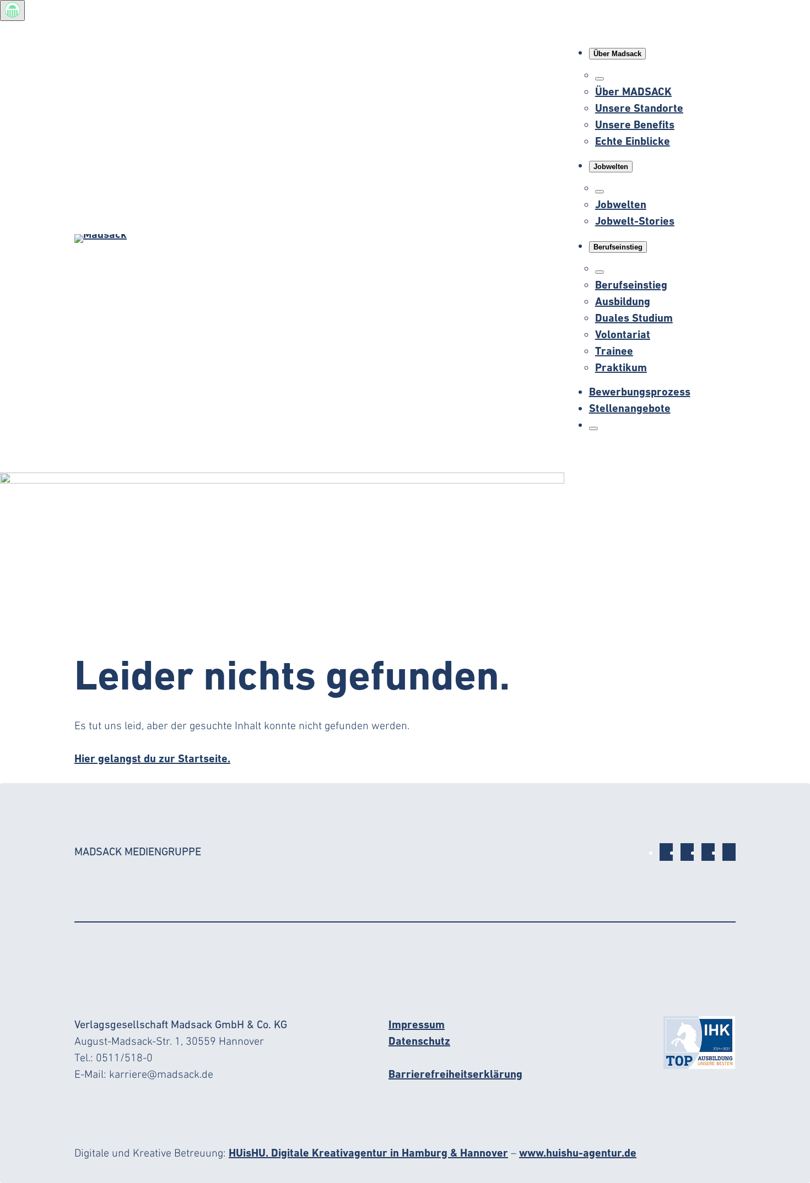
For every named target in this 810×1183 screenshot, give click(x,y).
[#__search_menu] (593, 428)
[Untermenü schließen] (599, 78)
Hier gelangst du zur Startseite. (152, 758)
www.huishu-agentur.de (577, 1152)
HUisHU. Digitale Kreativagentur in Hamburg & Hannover (368, 1152)
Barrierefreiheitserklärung (455, 1074)
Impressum (416, 1024)
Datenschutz (419, 1041)
